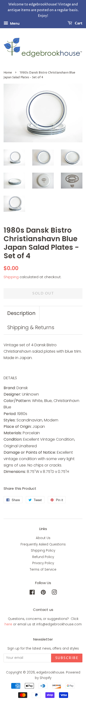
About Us (43, 538)
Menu (14, 23)
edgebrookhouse (50, 672)
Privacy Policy (43, 563)
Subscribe (67, 657)
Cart (78, 23)
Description (21, 313)
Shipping (11, 276)
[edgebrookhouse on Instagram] (54, 593)
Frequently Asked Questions (43, 544)
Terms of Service (43, 569)
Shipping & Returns (30, 327)
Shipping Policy (43, 550)
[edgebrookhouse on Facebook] (32, 593)
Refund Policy (43, 557)
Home (8, 73)
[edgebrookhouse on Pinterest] (43, 593)
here (8, 624)
